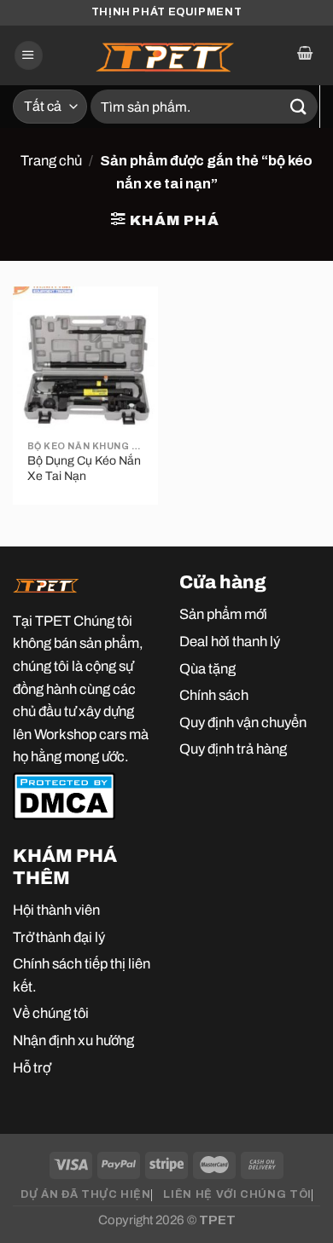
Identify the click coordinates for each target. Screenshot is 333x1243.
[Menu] (29, 55)
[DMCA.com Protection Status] (64, 794)
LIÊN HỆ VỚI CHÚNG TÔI (237, 1194)
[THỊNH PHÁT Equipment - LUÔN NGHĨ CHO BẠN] (166, 55)
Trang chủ (51, 160)
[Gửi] (299, 106)
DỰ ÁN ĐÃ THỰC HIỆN (85, 1194)
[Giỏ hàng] (304, 55)
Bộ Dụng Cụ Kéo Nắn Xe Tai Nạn (84, 468)
